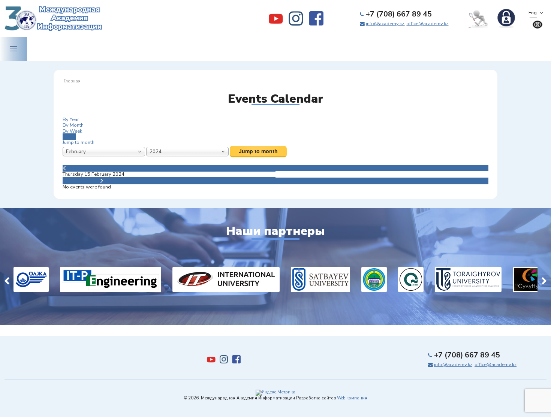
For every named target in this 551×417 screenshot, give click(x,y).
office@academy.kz (427, 23)
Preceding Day (86, 167)
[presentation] (6, 279)
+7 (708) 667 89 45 (399, 14)
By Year (71, 119)
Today (69, 136)
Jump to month (78, 142)
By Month (73, 125)
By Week (72, 131)
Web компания (352, 398)
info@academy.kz (385, 23)
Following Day (79, 180)
